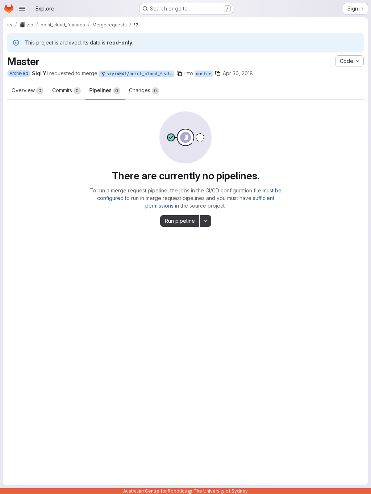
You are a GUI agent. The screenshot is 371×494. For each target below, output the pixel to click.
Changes (143, 90)
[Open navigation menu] (22, 8)
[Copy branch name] (179, 73)
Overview (26, 90)
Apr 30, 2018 (238, 73)
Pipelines (103, 90)
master (203, 74)
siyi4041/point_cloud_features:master (139, 74)
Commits (65, 90)
